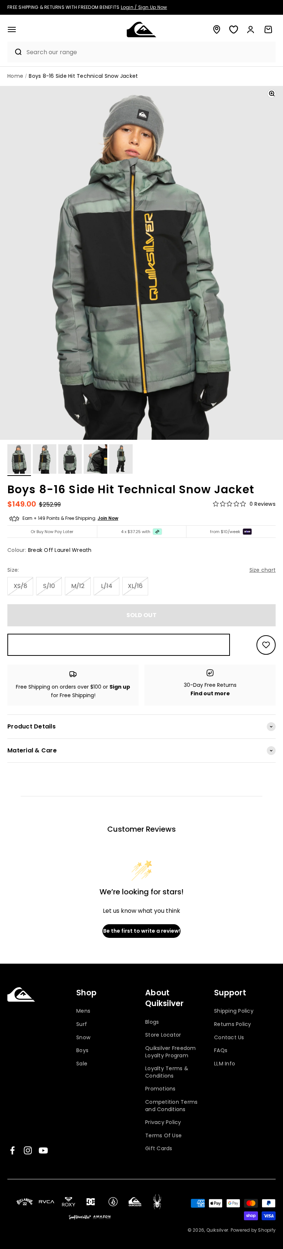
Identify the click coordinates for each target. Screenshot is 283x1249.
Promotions (160, 1088)
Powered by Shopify (253, 1230)
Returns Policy (232, 1024)
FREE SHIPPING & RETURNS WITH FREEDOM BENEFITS (87, 7)
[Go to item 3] (70, 460)
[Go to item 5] (121, 460)
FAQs (220, 1050)
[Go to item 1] (19, 460)
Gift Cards (158, 1148)
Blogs (152, 1022)
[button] (12, 29)
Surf (81, 1024)
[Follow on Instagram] (28, 1150)
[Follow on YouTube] (43, 1150)
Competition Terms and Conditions (171, 1105)
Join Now (108, 518)
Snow (83, 1037)
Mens (83, 1011)
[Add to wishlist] (266, 645)
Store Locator (163, 1034)
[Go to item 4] (95, 460)
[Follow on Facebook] (12, 1150)
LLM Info (224, 1063)
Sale (81, 1063)
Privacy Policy (163, 1122)
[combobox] (149, 52)
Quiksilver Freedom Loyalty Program (170, 1051)
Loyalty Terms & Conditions (166, 1072)
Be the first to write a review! (141, 931)
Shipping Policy (234, 1011)
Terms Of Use (163, 1135)
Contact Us (229, 1037)
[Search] (15, 52)
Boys (82, 1050)
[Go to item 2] (44, 460)
